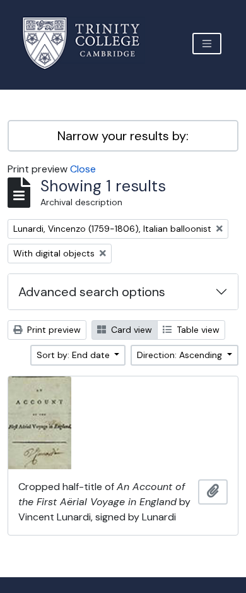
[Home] (88, 43)
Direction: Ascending (181, 355)
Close (83, 169)
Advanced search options (91, 292)
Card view (130, 329)
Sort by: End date (74, 355)
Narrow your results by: (123, 136)
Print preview (53, 329)
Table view (197, 329)
